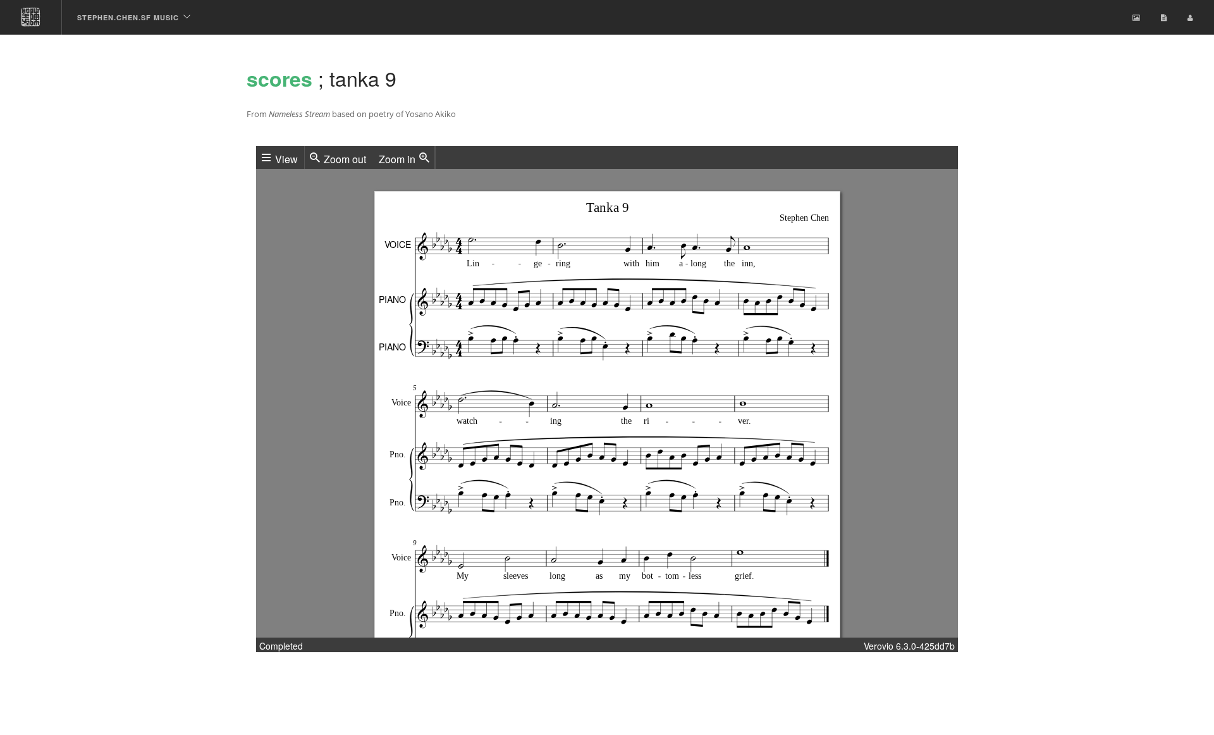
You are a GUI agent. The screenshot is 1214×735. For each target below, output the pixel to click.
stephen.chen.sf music (128, 17)
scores (279, 78)
